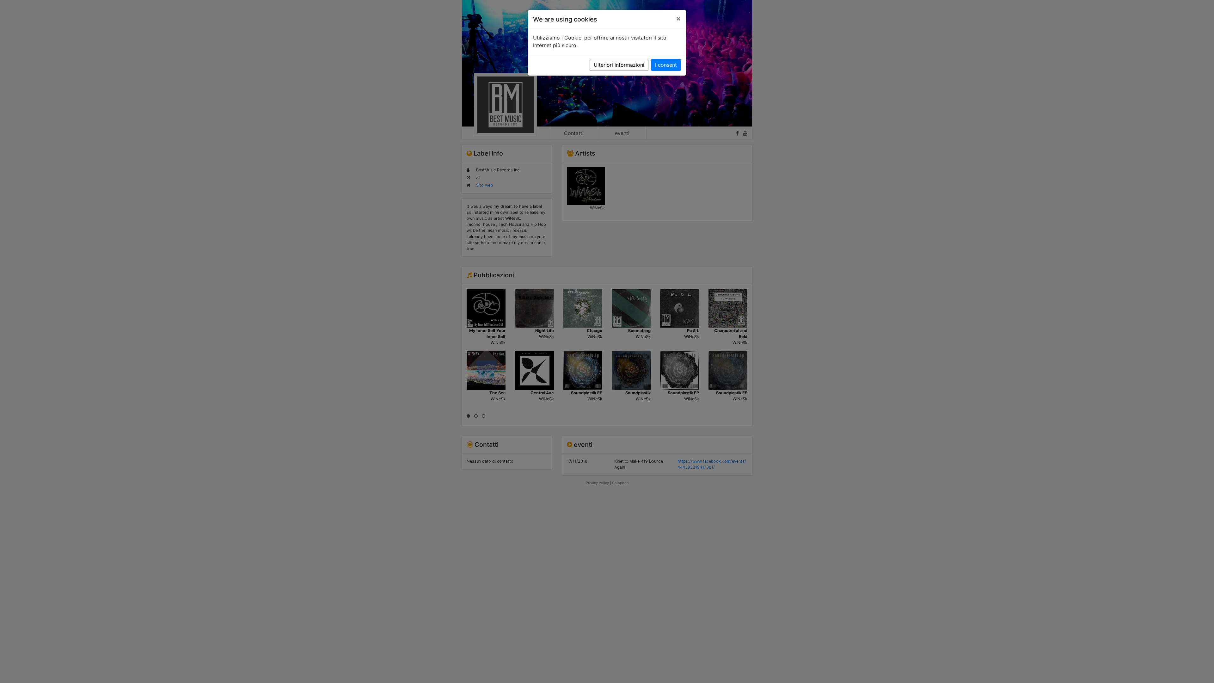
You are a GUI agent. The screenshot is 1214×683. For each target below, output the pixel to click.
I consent (666, 65)
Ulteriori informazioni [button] (619, 65)
